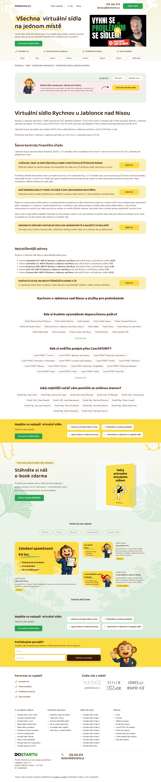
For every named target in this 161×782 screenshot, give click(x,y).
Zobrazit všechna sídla (126, 87)
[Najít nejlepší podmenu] (64, 6)
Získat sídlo (133, 6)
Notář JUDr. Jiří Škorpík (107, 395)
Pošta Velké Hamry (102, 321)
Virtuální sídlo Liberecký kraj (43, 65)
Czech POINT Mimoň (57, 366)
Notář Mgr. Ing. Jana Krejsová (37, 405)
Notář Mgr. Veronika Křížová (95, 405)
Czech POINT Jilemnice (129, 360)
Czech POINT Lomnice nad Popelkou (75, 360)
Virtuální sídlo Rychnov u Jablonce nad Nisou (72, 65)
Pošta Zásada (83, 321)
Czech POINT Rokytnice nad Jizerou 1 (110, 355)
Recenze (73, 532)
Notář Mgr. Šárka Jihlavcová (124, 405)
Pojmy (59, 532)
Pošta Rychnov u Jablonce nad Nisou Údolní (64, 326)
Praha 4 (102, 58)
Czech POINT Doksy (90, 371)
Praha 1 (52, 58)
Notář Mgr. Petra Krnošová (67, 405)
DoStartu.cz (23, 6)
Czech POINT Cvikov (68, 371)
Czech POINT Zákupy (34, 366)
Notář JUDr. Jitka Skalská (38, 400)
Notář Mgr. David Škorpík (81, 395)
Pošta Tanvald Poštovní (125, 321)
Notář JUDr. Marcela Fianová (94, 411)
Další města (137, 58)
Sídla (28, 65)
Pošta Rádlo (93, 326)
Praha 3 (85, 58)
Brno (37, 58)
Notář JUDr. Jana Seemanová (66, 400)
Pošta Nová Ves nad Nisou (129, 326)
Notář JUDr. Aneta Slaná (133, 395)
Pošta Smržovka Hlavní (30, 326)
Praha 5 (118, 58)
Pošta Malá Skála (40, 332)
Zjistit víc (129, 165)
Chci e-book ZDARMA (29, 498)
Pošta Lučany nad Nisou (80, 332)
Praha (22, 58)
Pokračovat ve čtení (47, 584)
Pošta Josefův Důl (120, 332)
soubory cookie (60, 777)
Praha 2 (69, 58)
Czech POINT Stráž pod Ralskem (121, 366)
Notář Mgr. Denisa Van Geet (53, 395)
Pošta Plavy (108, 326)
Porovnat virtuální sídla (28, 43)
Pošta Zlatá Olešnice (64, 321)
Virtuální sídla (113, 532)
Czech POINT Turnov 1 (44, 355)
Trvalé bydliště (92, 532)
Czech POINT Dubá (46, 371)
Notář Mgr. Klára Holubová (66, 411)
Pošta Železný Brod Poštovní (38, 321)
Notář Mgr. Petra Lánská (123, 400)
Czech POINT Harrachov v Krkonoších (38, 360)
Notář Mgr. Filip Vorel (27, 395)
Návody (45, 532)
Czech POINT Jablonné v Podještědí (87, 366)
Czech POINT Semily (105, 360)
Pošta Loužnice (59, 332)
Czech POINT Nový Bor (113, 371)
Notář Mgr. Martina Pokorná (95, 400)
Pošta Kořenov (101, 332)
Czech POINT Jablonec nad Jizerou (74, 355)
